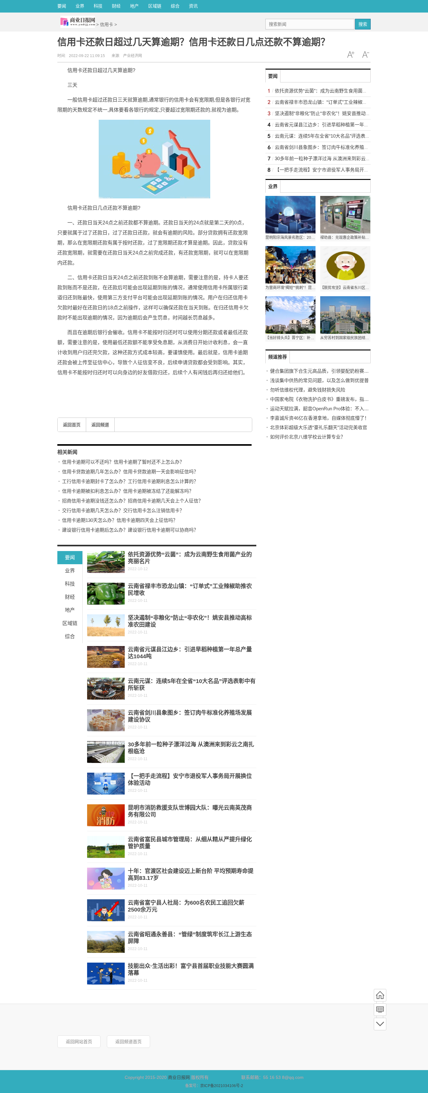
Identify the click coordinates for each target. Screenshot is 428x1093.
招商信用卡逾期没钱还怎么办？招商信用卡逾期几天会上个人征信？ (132, 500)
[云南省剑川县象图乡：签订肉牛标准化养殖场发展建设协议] (106, 720)
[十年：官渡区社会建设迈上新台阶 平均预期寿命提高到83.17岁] (106, 879)
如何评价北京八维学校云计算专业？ (307, 436)
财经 (116, 6)
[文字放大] (351, 55)
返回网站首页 (79, 1041)
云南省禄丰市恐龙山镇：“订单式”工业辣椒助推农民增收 (333, 102)
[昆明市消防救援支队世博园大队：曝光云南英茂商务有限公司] (106, 815)
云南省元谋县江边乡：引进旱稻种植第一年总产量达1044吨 (336, 124)
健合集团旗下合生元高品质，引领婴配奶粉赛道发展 (324, 371)
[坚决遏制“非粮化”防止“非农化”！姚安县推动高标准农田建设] (106, 625)
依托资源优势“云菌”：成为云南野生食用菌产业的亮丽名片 (335, 90)
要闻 (61, 6)
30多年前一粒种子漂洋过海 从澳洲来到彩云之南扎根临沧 (334, 158)
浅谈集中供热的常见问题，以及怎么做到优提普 (319, 380)
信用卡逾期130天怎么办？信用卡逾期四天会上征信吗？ (120, 520)
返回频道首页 (128, 1041)
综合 (175, 6)
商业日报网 (179, 1077)
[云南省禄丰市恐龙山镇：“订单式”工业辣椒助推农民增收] (106, 594)
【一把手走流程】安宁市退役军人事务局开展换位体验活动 (336, 169)
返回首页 (72, 424)
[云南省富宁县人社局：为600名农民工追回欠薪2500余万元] (106, 910)
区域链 (154, 6)
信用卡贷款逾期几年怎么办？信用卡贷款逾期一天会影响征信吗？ (130, 471)
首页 (380, 995)
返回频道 (100, 424)
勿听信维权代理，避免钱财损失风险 (307, 389)
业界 (80, 6)
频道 (380, 1009)
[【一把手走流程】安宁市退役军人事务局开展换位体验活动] (106, 784)
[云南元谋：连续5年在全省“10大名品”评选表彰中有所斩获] (106, 689)
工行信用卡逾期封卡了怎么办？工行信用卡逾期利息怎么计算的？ (130, 481)
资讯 (193, 6)
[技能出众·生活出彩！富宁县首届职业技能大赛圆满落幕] (106, 974)
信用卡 (106, 24)
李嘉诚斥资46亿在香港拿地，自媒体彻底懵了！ (319, 418)
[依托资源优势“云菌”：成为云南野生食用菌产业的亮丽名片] (106, 562)
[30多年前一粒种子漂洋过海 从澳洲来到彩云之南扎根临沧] (106, 752)
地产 (134, 6)
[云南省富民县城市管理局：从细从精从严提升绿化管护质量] (106, 847)
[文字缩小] (366, 55)
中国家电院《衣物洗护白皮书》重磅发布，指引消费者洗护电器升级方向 (345, 399)
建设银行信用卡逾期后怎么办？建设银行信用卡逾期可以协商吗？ (130, 530)
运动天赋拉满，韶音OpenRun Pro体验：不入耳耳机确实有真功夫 (338, 408)
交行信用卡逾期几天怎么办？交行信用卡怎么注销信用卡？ (123, 510)
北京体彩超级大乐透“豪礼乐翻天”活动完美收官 (318, 427)
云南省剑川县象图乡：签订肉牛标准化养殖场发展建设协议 (336, 147)
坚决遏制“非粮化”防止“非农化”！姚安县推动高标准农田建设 (337, 113)
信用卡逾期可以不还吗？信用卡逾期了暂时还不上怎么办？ (123, 462)
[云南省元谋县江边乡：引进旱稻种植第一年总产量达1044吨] (106, 657)
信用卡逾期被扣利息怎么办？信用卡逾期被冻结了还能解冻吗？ (128, 491)
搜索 (362, 24)
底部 (380, 1024)
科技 (98, 6)
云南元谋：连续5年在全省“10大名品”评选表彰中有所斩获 (334, 136)
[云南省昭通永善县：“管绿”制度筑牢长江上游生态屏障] (106, 942)
